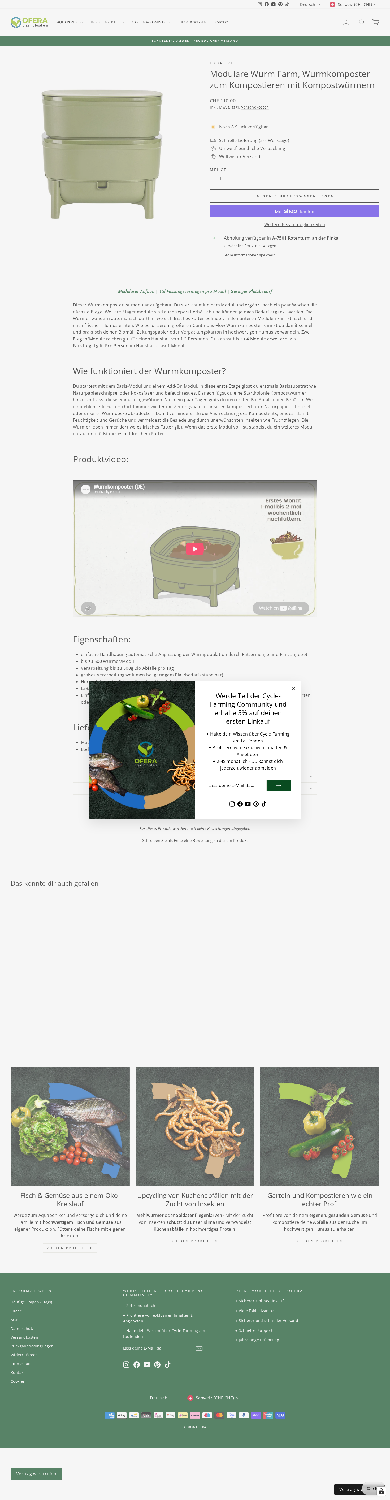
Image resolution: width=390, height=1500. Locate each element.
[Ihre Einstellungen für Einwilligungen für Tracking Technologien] (381, 1491)
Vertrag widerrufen (359, 1489)
